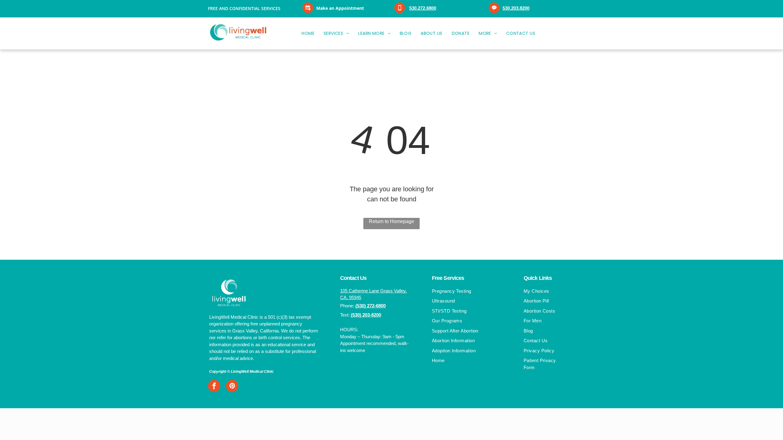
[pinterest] (232, 387)
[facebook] (214, 387)
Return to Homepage (391, 221)
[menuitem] (308, 33)
